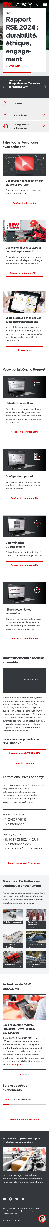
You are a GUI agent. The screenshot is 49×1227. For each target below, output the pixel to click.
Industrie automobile (14, 922)
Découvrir (14, 66)
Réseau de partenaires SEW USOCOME (26, 273)
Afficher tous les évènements (24, 1119)
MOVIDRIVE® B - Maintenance (16, 821)
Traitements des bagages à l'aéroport (13, 965)
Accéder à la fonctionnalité (24, 431)
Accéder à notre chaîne (24, 203)
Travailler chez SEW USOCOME (24, 752)
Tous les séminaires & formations (24, 863)
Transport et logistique (10, 945)
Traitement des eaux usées (36, 945)
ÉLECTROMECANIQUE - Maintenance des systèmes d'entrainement (24, 844)
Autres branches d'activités (35, 965)
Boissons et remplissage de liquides (34, 924)
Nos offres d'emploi (24, 763)
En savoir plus (25, 350)
